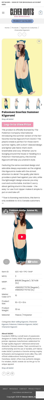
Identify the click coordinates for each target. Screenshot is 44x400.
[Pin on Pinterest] (12, 374)
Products (15, 28)
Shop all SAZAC (8, 119)
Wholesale (13, 389)
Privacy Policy (35, 389)
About (5, 389)
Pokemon (13, 324)
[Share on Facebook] (4, 374)
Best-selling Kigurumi (20, 322)
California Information (22, 392)
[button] (3, 13)
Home (7, 28)
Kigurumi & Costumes (29, 28)
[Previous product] (24, 34)
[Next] (41, 104)
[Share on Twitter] (8, 374)
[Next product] (19, 34)
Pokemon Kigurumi (24, 324)
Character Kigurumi (22, 30)
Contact (23, 389)
